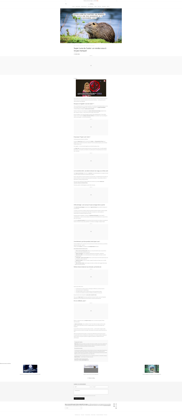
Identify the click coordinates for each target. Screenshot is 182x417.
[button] (66, 4)
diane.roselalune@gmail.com (84, 359)
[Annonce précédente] (65, 1)
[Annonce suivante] (117, 1)
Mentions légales (93, 414)
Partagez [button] (76, 78)
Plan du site (105, 414)
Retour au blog (92, 378)
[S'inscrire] (81, 408)
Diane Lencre (82, 414)
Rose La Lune (78, 414)
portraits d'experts (107, 405)
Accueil (75, 45)
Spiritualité (77, 45)
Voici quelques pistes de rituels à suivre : (81, 248)
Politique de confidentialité (99, 414)
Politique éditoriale (87, 414)
